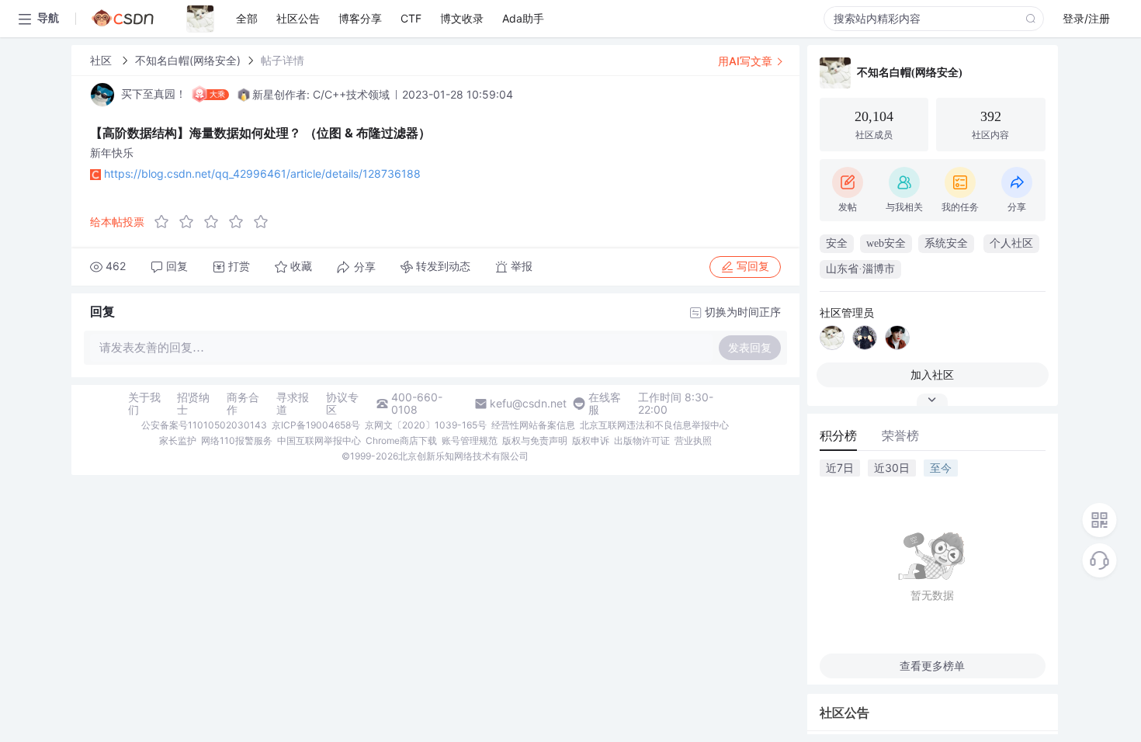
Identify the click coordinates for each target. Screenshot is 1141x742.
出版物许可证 (642, 440)
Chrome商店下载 (401, 440)
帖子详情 (282, 60)
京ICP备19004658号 (316, 425)
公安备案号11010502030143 (204, 425)
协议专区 (342, 403)
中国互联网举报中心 (319, 440)
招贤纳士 (193, 403)
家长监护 (177, 440)
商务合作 (243, 403)
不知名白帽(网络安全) (188, 60)
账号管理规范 (470, 440)
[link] (102, 60)
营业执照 (693, 440)
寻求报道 (292, 403)
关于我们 (144, 403)
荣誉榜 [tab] (900, 435)
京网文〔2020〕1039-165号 (426, 425)
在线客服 (604, 403)
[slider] (216, 222)
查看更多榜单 (932, 665)
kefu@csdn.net (528, 403)
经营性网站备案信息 (533, 425)
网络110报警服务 (236, 440)
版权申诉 (590, 440)
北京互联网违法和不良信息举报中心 (654, 425)
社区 (102, 60)
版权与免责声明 (534, 440)
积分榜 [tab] (838, 435)
